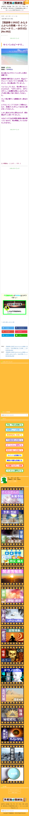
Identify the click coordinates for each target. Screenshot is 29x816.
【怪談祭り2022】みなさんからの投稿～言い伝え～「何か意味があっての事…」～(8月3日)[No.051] (16, 348)
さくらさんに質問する (14, 445)
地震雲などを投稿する (14, 430)
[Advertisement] (14, 144)
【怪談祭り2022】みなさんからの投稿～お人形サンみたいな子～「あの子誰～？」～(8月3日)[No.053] (16, 354)
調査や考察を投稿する (14, 460)
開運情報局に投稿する (14, 435)
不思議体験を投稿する (14, 440)
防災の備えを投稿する (14, 450)
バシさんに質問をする (14, 470)
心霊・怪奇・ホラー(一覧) (8, 322)
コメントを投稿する (14, 455)
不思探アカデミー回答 (14, 465)
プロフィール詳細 (12, 481)
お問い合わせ (14, 792)
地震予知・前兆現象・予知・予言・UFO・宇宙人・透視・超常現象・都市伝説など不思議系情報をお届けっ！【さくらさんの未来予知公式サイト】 (14, 806)
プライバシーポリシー (14, 790)
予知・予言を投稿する (14, 425)
